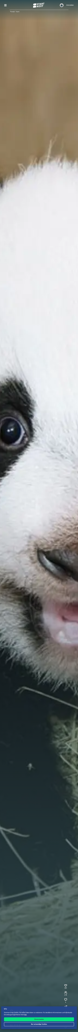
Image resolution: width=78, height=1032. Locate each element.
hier (25, 1015)
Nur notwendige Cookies (39, 1024)
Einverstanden (39, 1019)
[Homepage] (39, 5)
